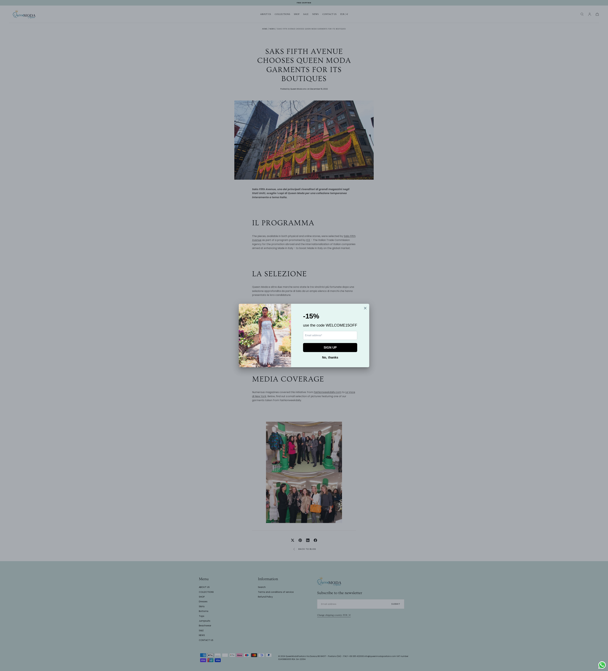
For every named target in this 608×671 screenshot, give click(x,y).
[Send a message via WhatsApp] (602, 665)
